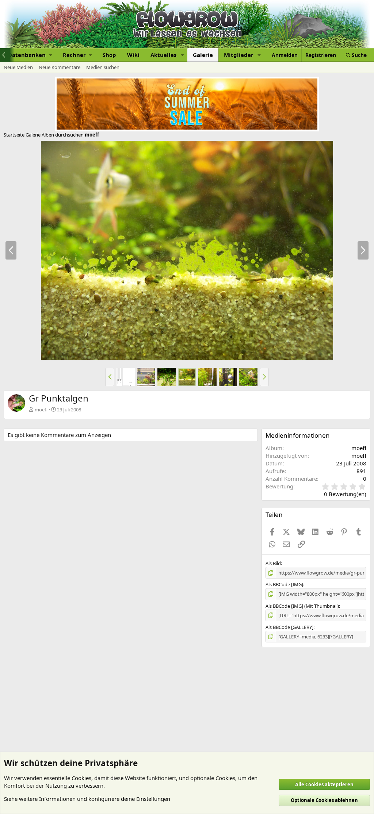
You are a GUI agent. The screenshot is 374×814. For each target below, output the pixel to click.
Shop (109, 54)
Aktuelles (163, 54)
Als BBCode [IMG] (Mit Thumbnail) (302, 606)
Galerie (203, 54)
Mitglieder (238, 54)
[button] (30, 55)
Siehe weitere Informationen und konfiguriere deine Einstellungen (87, 798)
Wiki (133, 54)
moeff (41, 409)
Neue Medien (18, 67)
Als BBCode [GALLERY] (289, 627)
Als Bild (273, 563)
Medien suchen (102, 67)
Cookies (81, 778)
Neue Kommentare (59, 67)
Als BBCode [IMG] (284, 584)
